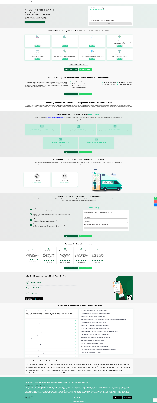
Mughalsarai (77, 387)
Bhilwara (129, 390)
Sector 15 (41, 369)
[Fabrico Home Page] (29, 2)
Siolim (81, 390)
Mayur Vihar (46, 367)
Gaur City (32, 366)
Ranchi (110, 391)
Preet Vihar (102, 367)
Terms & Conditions (62, 382)
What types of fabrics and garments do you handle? (38, 356)
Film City (27, 366)
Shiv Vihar (119, 370)
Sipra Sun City (38, 372)
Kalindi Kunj (87, 366)
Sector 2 (127, 367)
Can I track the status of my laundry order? (36, 350)
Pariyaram (97, 391)
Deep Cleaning (54, 382)
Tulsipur (38, 387)
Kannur (81, 388)
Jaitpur (75, 366)
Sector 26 (51, 369)
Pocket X (97, 367)
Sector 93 (121, 369)
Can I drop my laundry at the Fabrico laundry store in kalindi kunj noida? (42, 320)
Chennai (59, 387)
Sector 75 (86, 369)
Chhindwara (60, 390)
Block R (114, 364)
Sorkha (43, 372)
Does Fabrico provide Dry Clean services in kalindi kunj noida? (94, 346)
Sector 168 (108, 370)
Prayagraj (45, 392)
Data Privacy (78, 382)
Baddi (67, 391)
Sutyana (48, 372)
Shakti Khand (114, 370)
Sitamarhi (39, 391)
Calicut (92, 391)
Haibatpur (55, 366)
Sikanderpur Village (30, 372)
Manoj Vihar (40, 367)
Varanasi (123, 387)
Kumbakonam (105, 392)
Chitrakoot (49, 387)
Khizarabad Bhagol (116, 366)
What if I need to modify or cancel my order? (91, 352)
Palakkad (118, 390)
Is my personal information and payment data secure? (38, 344)
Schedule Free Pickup (72, 69)
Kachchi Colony (80, 366)
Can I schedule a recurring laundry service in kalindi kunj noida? (95, 325)
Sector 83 (101, 369)
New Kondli (58, 367)
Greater (44, 366)
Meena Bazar (53, 367)
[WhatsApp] (155, 198)
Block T (118, 364)
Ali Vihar (68, 364)
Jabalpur (125, 388)
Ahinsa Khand (35, 364)
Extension (69, 367)
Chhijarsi (122, 364)
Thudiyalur (95, 392)
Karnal (69, 392)
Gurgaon (26, 387)
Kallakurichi (34, 392)
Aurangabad (93, 390)
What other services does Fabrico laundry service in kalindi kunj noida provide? (98, 349)
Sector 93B (126, 369)
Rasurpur (112, 367)
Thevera (55, 388)
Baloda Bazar (124, 390)
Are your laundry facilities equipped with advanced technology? (95, 328)
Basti (63, 387)
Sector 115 (49, 370)
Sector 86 (106, 369)
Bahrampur (73, 364)
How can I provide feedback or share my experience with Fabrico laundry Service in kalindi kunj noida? (103, 319)
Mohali (65, 392)
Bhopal (119, 392)
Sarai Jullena (118, 367)
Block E (94, 364)
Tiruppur (26, 391)
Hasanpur (61, 366)
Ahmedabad (113, 390)
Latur (51, 388)
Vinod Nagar (58, 372)
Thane (107, 391)
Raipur (26, 388)
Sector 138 (96, 370)
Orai (66, 387)
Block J (110, 364)
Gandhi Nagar (38, 366)
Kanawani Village (95, 366)
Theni (129, 391)
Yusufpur (69, 372)
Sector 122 (59, 370)
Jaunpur (31, 387)
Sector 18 (46, 369)
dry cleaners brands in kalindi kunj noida (55, 117)
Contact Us (88, 382)
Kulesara (35, 367)
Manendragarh (76, 388)
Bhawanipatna (87, 391)
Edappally (100, 387)
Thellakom (60, 388)
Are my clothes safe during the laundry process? (92, 343)
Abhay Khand (29, 364)
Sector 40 (56, 369)
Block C (86, 364)
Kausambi (101, 366)
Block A (78, 364)
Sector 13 (37, 369)
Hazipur (66, 366)
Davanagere (45, 391)
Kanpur (72, 387)
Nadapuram (103, 388)
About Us (27, 382)
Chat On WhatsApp (86, 69)
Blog (40, 382)
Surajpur (34, 391)
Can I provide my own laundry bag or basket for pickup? (93, 316)
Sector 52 (71, 369)
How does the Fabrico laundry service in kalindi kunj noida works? (40, 310)
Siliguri (119, 391)
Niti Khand (64, 367)
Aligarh (38, 388)
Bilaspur (127, 387)
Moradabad (124, 391)
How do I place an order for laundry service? (36, 332)
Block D (90, 364)
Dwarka (35, 394)
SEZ (73, 367)
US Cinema (52, 372)
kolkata (99, 390)
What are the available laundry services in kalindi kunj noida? (39, 326)
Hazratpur (70, 366)
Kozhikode (54, 387)
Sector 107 (38, 370)
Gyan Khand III (49, 366)
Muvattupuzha (89, 392)
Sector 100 (28, 370)
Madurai (50, 392)
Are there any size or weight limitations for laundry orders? (94, 310)
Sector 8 (32, 369)
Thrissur (95, 387)
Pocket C (93, 367)
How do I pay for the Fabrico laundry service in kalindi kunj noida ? (40, 338)
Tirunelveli (73, 392)
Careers (83, 382)
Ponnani (83, 392)
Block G (102, 364)
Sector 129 (80, 370)
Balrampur (43, 387)
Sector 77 (91, 369)
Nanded (115, 392)
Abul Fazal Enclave (61, 364)
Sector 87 (111, 369)
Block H (106, 364)
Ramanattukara (96, 388)
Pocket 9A (83, 367)
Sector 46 (66, 369)
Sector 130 (86, 370)
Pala (64, 388)
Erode (78, 390)
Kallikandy (51, 391)
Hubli (51, 390)
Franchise (44, 382)
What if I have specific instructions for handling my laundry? (39, 341)
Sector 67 (81, 369)
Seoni (62, 392)
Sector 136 (91, 370)
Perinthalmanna (56, 392)
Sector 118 (54, 370)
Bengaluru (73, 390)
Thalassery (56, 391)
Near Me (36, 382)
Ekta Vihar (127, 364)
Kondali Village (29, 367)
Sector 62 (76, 369)
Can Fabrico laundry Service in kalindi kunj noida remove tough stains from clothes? (99, 331)
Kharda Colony (107, 366)
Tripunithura (105, 387)
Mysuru (65, 390)
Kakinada (71, 391)
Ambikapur (37, 390)
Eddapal (42, 388)
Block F (98, 364)
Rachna (107, 367)
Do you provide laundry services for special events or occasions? (95, 337)
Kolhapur (26, 394)
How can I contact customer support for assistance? (93, 340)
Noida (35, 387)
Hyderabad (107, 390)
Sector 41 (61, 369)
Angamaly (47, 388)
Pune (102, 390)
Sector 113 (44, 370)
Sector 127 (70, 370)
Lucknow (83, 387)
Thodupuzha (62, 391)
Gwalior (54, 390)
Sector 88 (116, 369)
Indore (69, 390)
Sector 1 (123, 367)
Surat (100, 392)
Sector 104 (33, 370)
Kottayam (40, 392)
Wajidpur (64, 372)
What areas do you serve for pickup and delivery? (37, 323)
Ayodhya (115, 391)
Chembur (79, 392)
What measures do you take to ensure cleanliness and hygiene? (95, 313)
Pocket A (88, 367)
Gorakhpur (111, 387)
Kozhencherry (69, 388)
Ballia (69, 387)
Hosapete (42, 390)
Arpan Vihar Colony (52, 364)
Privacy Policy (71, 382)
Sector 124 (64, 370)
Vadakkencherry (28, 392)
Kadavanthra (117, 387)
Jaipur (123, 392)
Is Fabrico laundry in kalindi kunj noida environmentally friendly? (95, 334)
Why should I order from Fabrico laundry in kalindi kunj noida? (39, 329)
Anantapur (27, 390)
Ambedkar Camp (43, 364)
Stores (48, 382)
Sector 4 (28, 369)
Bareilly (120, 388)
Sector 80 (96, 369)
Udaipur (127, 392)
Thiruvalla (47, 390)
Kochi (91, 388)
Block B (82, 364)
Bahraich (34, 388)
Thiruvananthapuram (78, 391)
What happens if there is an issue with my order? (37, 347)
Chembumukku (89, 387)
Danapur (111, 392)
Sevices (31, 382)
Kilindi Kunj (123, 366)
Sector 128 (75, 370)
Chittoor (32, 390)
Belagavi (31, 394)
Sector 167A (102, 370)
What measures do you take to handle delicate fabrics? (93, 322)
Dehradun (103, 391)
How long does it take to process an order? (36, 335)
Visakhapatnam (86, 390)
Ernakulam (86, 388)
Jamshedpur (109, 388)
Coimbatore (115, 388)
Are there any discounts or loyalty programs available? (38, 353)
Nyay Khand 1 (77, 367)
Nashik (30, 391)
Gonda (29, 388)
